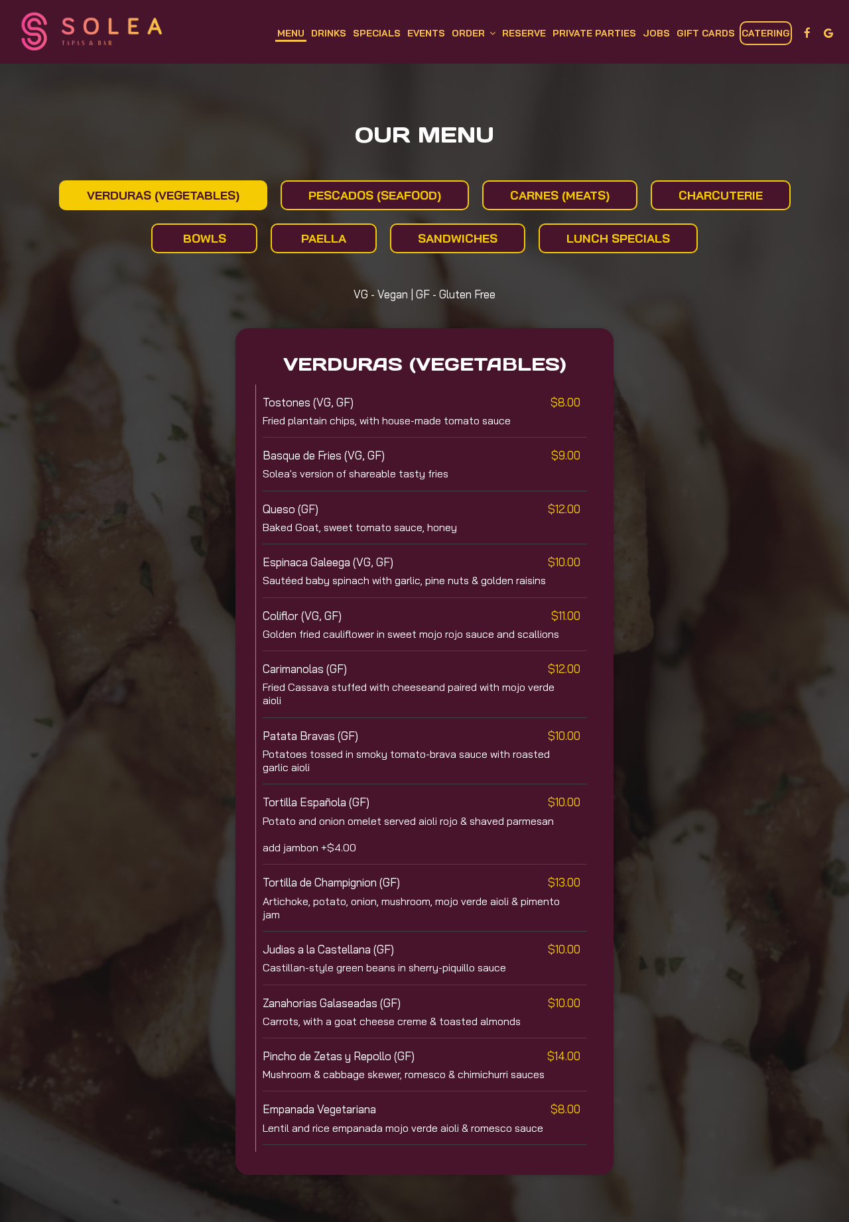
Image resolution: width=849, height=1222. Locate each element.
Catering (766, 33)
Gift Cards (706, 33)
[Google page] (828, 33)
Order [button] (470, 33)
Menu (290, 33)
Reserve (524, 33)
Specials (377, 33)
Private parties (594, 33)
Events (426, 33)
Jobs (656, 33)
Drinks (328, 33)
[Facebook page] (807, 33)
